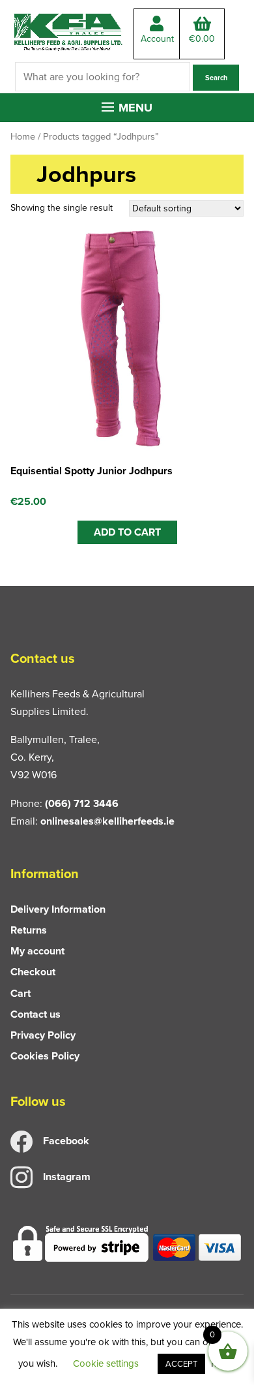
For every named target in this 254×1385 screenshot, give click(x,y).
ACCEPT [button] (181, 1364)
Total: (202, 39)
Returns (28, 929)
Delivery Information (58, 909)
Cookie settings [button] (106, 1363)
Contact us (35, 1014)
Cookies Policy (44, 1055)
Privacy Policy (43, 1035)
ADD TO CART (127, 532)
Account (157, 39)
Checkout (32, 971)
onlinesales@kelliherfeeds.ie (107, 821)
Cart (20, 993)
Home (22, 136)
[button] (127, 107)
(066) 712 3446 (82, 803)
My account (37, 950)
